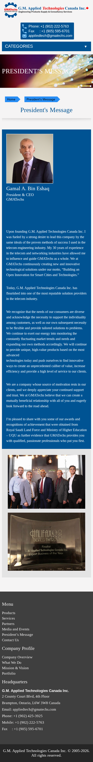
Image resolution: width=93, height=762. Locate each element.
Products (8, 613)
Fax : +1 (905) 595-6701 (49, 31)
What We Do (11, 663)
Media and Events (15, 629)
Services (8, 618)
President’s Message (17, 635)
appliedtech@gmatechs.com (50, 36)
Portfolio (9, 673)
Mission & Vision (15, 668)
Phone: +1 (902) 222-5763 (48, 26)
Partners (8, 624)
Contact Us (10, 640)
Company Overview (17, 657)
